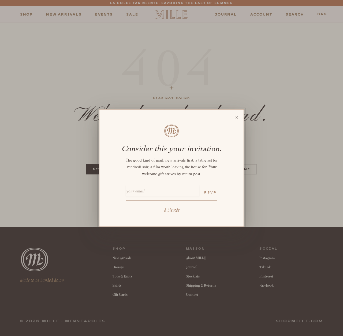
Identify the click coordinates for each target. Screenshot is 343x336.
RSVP (210, 192)
